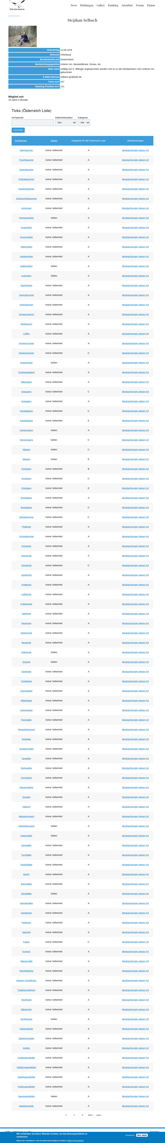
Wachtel (26, 932)
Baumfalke (26, 884)
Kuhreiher (26, 276)
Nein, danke (142, 1135)
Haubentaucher (26, 189)
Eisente (26, 662)
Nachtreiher (26, 285)
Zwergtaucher (26, 169)
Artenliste (127, 5)
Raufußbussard (26, 826)
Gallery (101, 5)
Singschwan (26, 362)
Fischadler (26, 720)
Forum (140, 5)
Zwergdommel (26, 295)
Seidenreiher (26, 256)
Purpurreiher (26, 237)
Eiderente (26, 652)
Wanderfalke (26, 903)
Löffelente (26, 594)
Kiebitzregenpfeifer (26, 1067)
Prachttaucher (26, 160)
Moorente (26, 623)
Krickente (26, 546)
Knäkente (26, 584)
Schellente (26, 681)
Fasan (26, 942)
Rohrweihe (26, 768)
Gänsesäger (26, 710)
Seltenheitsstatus (64, 117)
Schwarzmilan (26, 749)
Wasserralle (26, 961)
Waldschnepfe (26, 1106)
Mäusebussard (26, 816)
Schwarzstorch (26, 314)
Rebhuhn (26, 922)
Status (54, 140)
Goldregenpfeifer (26, 1058)
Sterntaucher (26, 150)
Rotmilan (26, 739)
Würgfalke (26, 893)
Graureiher (26, 227)
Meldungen (86, 5)
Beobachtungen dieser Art (135, 150)
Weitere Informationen (75, 1141)
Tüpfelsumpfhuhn (26, 990)
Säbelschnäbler (26, 1038)
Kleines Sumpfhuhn (26, 980)
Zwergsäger (26, 691)
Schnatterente (26, 536)
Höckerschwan (26, 343)
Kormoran (26, 208)
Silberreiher (26, 247)
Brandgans (26, 498)
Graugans (26, 391)
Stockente (26, 556)
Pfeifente (26, 527)
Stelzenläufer (26, 1029)
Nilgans (26, 449)
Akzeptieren (130, 1135)
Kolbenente (26, 604)
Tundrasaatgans (26, 372)
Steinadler (26, 845)
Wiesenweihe (26, 787)
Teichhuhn (26, 1000)
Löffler (26, 333)
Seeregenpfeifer (26, 1096)
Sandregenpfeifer (26, 1077)
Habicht (26, 807)
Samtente (26, 671)
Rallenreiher (26, 266)
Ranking (113, 5)
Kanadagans (26, 411)
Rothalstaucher (26, 179)
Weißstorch (26, 324)
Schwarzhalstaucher (26, 198)
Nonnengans (26, 430)
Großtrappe (26, 1019)
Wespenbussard (26, 729)
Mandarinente (26, 517)
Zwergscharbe (26, 218)
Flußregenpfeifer (26, 1086)
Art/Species (17, 117)
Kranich (26, 951)
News (74, 5)
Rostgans (26, 469)
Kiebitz (26, 1048)
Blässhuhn (26, 1009)
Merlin (26, 874)
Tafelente (26, 613)
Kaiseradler (26, 835)
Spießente (26, 575)
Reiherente (26, 633)
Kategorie (83, 117)
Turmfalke (26, 855)
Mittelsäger (26, 700)
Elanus (151, 5)
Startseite (14, 16)
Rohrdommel (26, 305)
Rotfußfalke (26, 864)
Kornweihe (26, 778)
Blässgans (26, 382)
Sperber (26, 797)
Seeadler (26, 758)
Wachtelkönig (26, 971)
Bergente (26, 642)
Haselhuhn (26, 913)
